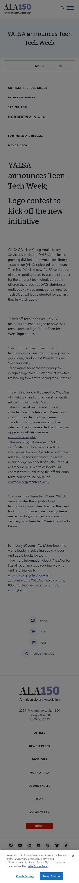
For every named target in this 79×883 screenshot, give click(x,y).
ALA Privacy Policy (38, 866)
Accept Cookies (51, 876)
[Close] (73, 856)
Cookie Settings (25, 876)
